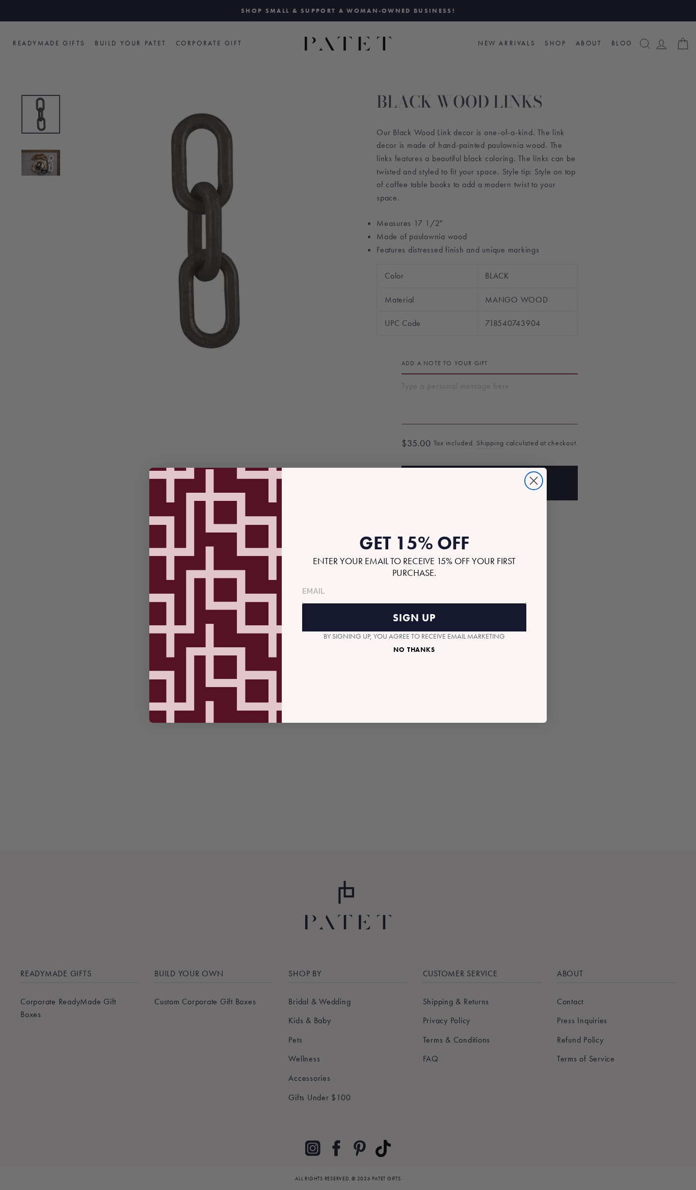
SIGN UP (414, 617)
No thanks (414, 649)
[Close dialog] (534, 481)
